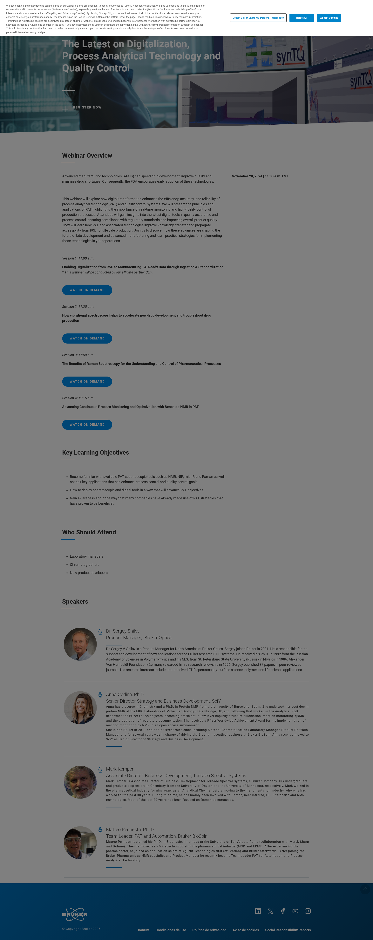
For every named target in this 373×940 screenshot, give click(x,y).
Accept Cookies (329, 17)
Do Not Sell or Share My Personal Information (258, 17)
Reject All (301, 17)
